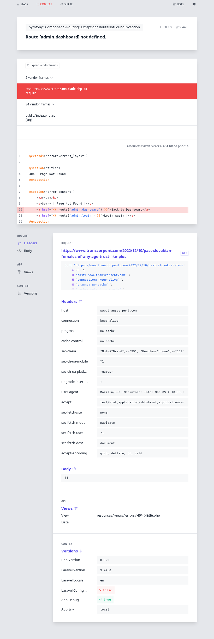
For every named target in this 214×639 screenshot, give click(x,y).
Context (23, 286)
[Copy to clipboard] (183, 265)
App (19, 264)
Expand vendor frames (44, 65)
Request (23, 235)
